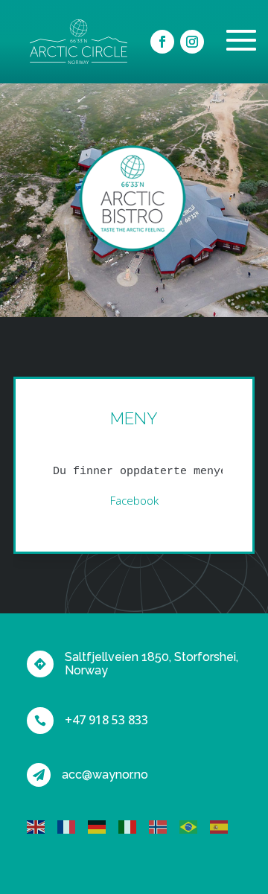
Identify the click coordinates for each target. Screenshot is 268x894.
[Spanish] (225, 825)
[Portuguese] (194, 825)
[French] (72, 825)
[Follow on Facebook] (162, 42)
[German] (103, 825)
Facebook (134, 500)
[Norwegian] (164, 825)
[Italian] (133, 825)
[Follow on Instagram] (192, 42)
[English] (42, 825)
